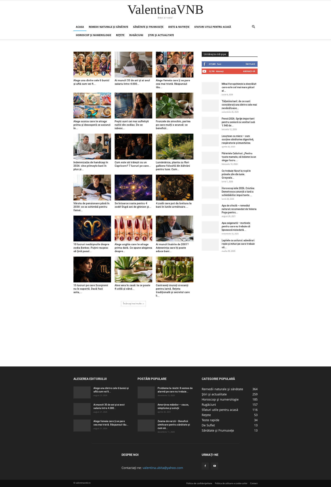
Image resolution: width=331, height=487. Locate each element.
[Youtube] (214, 466)
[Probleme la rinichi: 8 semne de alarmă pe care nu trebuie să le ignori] (146, 392)
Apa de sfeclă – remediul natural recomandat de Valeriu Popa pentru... (239, 209)
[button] (253, 27)
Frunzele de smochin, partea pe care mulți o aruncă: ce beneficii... (173, 125)
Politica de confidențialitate (199, 483)
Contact (254, 483)
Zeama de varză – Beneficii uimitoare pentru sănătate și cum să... (174, 424)
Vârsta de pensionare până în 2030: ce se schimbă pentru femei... (91, 207)
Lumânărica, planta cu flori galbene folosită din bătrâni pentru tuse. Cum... (173, 166)
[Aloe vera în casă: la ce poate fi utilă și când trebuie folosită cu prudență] (133, 269)
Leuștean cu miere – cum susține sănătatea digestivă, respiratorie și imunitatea (238, 139)
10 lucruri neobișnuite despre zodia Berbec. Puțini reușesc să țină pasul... (91, 248)
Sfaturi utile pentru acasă (212, 26)
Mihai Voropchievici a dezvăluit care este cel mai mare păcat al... (239, 87)
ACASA (80, 26)
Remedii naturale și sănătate (108, 26)
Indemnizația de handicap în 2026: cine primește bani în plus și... (90, 166)
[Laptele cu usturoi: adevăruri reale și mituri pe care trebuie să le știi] (210, 245)
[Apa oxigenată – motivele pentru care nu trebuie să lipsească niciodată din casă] (210, 227)
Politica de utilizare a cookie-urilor (231, 483)
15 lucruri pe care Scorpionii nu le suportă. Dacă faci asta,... (90, 289)
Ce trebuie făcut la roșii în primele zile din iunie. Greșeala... (236, 174)
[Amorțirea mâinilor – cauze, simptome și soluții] (146, 409)
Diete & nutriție (178, 26)
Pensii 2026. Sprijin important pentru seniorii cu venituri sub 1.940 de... (238, 122)
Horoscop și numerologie (93, 35)
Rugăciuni (136, 35)
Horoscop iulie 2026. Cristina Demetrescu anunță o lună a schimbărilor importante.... (238, 191)
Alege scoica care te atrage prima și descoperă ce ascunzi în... (92, 125)
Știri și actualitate (161, 35)
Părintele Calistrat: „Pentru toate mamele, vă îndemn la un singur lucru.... (239, 157)
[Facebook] (205, 466)
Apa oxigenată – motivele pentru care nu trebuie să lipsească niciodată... (236, 226)
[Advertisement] (165, 342)
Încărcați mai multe (132, 303)
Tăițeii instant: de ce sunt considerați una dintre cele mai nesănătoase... (239, 105)
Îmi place (250, 64)
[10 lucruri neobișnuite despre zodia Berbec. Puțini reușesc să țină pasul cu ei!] (92, 228)
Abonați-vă (249, 71)
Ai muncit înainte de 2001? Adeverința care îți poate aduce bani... (172, 248)
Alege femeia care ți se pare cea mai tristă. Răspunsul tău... (173, 84)
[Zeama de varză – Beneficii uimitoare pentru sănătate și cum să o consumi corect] (146, 425)
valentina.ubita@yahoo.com (163, 468)
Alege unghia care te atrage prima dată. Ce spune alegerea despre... (133, 248)
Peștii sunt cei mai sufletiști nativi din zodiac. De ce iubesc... (132, 125)
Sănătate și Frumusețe (148, 26)
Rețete (120, 35)
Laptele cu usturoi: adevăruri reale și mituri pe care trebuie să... (238, 244)
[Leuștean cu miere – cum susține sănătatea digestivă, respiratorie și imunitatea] (210, 140)
